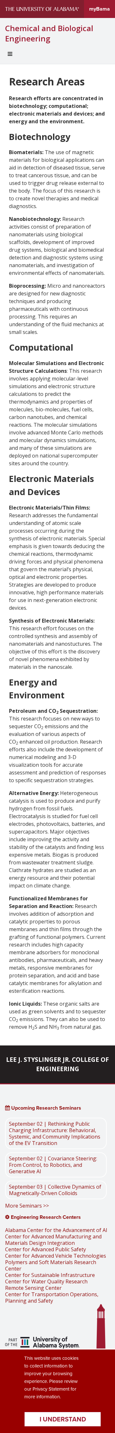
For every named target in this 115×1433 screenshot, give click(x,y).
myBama (99, 9)
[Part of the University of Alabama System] (42, 1343)
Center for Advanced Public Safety (45, 1249)
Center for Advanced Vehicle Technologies (55, 1255)
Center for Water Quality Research (46, 1281)
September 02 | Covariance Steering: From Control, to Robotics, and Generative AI (53, 1165)
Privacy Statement (51, 1389)
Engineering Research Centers (45, 1217)
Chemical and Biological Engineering (49, 33)
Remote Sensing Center (33, 1287)
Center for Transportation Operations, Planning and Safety (51, 1297)
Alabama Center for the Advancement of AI (56, 1230)
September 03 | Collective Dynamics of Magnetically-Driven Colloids (55, 1190)
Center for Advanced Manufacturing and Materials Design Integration (53, 1239)
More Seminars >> (27, 1205)
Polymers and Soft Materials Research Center (50, 1265)
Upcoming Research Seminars (45, 1108)
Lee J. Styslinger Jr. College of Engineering (57, 1064)
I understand (63, 1419)
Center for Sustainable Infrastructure (50, 1275)
